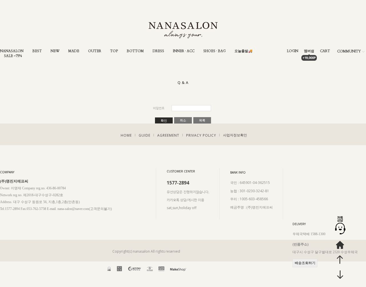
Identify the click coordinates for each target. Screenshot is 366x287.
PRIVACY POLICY (201, 135)
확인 (164, 120)
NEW (55, 51)
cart (325, 51)
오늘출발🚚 (243, 51)
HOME (126, 135)
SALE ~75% (13, 56)
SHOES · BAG (214, 51)
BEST (37, 51)
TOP (114, 51)
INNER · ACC (183, 51)
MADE (73, 51)
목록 (202, 120)
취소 (183, 120)
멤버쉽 (309, 51)
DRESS (158, 51)
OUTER (94, 51)
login (292, 51)
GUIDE (144, 135)
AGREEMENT (168, 135)
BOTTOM (135, 51)
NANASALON (11, 51)
